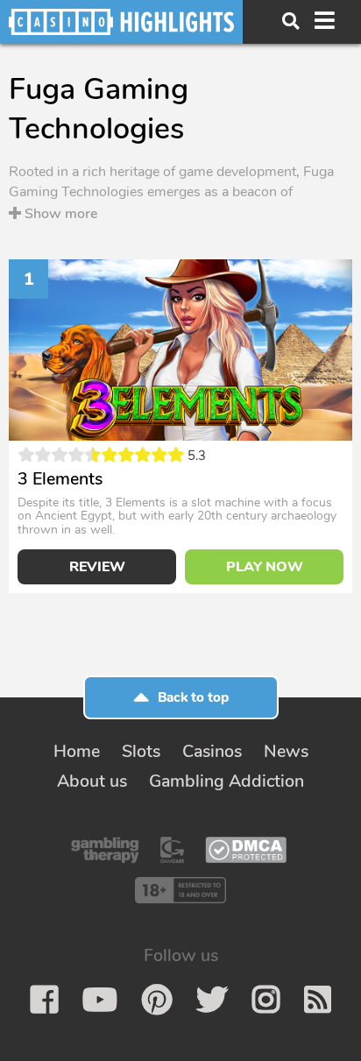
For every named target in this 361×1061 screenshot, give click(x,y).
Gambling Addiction (226, 781)
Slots (141, 751)
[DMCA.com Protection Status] (246, 850)
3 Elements (60, 479)
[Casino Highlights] (121, 22)
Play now (264, 566)
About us (92, 781)
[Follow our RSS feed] (318, 999)
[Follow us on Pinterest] (156, 999)
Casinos (212, 751)
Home (76, 751)
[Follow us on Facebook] (44, 999)
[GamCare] (172, 850)
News (286, 751)
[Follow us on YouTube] (100, 999)
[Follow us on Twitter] (212, 999)
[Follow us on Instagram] (266, 999)
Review (97, 566)
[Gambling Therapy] (105, 850)
